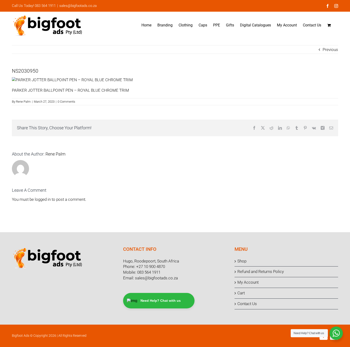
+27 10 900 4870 (150, 266)
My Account (248, 282)
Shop (241, 261)
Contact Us (247, 303)
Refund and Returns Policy (260, 271)
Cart (241, 293)
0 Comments (66, 101)
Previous (330, 49)
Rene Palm (23, 101)
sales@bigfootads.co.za (78, 6)
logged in (43, 199)
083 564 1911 (148, 272)
